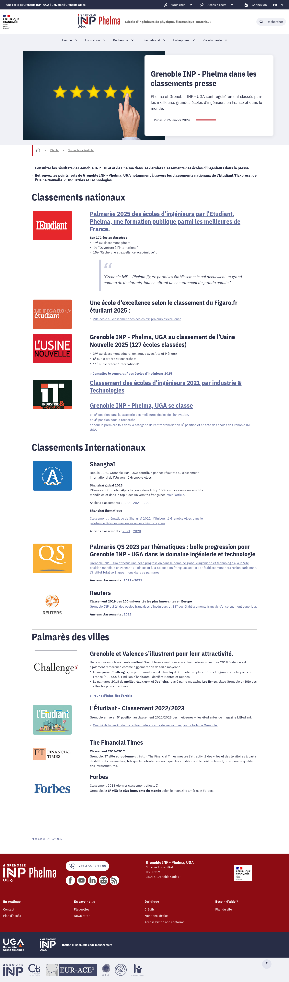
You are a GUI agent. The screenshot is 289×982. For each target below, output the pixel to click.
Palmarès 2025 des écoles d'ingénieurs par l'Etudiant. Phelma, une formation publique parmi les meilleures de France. (165, 221)
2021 (137, 503)
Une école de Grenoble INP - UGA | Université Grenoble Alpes (46, 4)
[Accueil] (38, 150)
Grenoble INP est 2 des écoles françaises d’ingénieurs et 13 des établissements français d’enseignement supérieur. (173, 606)
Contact (8, 909)
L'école (54, 150)
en (281, 5)
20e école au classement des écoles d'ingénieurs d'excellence (137, 319)
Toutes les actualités (81, 150)
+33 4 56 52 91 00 (92, 866)
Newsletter (82, 916)
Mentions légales (156, 916)
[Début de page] (268, 964)
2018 (128, 614)
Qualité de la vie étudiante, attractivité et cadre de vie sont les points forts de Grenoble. (155, 725)
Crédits (149, 909)
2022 (126, 503)
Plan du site (223, 909)
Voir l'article (175, 495)
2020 (148, 503)
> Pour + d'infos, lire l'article (111, 696)
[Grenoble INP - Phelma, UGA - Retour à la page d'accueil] (99, 22)
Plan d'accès (12, 916)
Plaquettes (81, 909)
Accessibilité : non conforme (164, 922)
